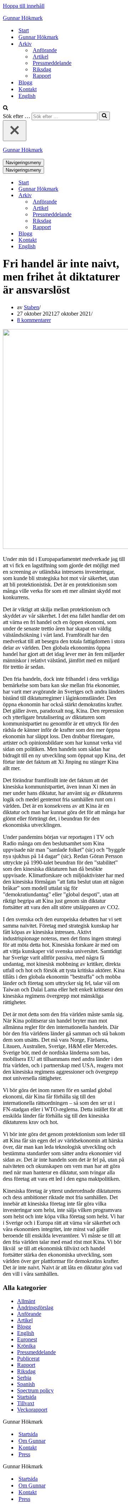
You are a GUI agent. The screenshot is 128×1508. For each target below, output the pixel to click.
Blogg (25, 82)
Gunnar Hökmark (38, 37)
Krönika (26, 1346)
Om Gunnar (32, 1441)
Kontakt (27, 89)
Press (24, 1454)
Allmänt (26, 1301)
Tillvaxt (25, 1403)
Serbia (24, 1378)
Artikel (40, 57)
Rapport (42, 76)
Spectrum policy (35, 1390)
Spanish (26, 1384)
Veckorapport (32, 1410)
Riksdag (42, 69)
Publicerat (28, 1359)
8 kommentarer (34, 320)
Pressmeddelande (52, 63)
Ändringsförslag (35, 1307)
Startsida (26, 1397)
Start (23, 30)
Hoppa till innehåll (23, 6)
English (27, 96)
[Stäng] (14, 130)
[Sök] (5, 108)
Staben (31, 307)
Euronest (27, 1339)
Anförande (45, 50)
